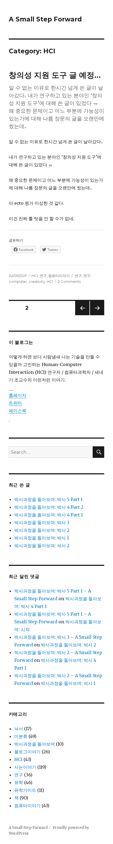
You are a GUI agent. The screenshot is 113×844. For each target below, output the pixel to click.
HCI (35, 275)
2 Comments (69, 281)
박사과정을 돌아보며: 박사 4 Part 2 (48, 507)
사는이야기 (25, 767)
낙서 (18, 728)
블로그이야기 (27, 751)
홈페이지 (17, 395)
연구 (43, 275)
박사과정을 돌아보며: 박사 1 (41, 538)
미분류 (20, 736)
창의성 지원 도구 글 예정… (55, 75)
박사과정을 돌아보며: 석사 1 (68, 683)
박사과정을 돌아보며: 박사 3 (41, 522)
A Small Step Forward (45, 19)
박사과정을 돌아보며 (34, 744)
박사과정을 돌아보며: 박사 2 (41, 530)
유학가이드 (25, 790)
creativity (37, 281)
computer (18, 281)
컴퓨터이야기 (59, 275)
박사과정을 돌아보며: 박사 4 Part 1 (48, 515)
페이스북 (17, 410)
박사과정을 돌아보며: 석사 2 (41, 545)
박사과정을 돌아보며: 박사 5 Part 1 (48, 499)
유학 (18, 782)
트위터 (15, 403)
